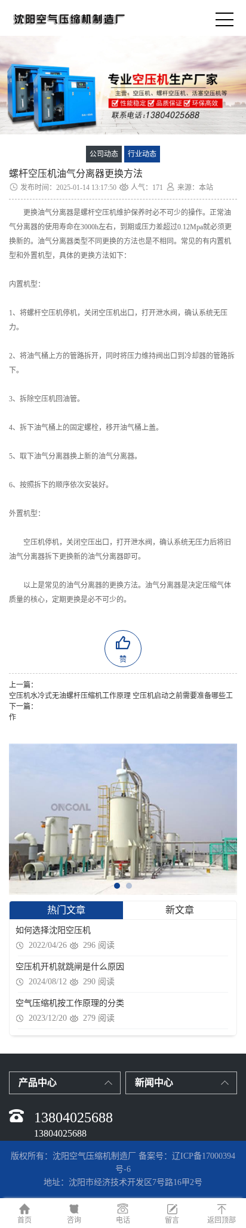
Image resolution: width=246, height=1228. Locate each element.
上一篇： (23, 685)
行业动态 (142, 154)
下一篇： (23, 706)
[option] (123, 85)
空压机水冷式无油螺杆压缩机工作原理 (70, 696)
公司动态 (104, 154)
